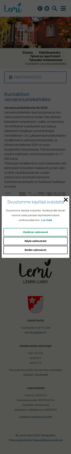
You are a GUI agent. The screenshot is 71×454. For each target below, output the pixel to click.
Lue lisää (46, 220)
